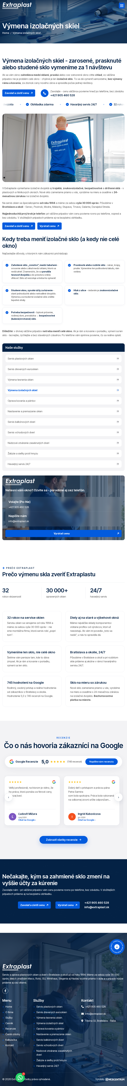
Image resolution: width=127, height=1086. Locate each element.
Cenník (9, 1023)
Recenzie (10, 1028)
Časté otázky (12, 1034)
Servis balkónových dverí (21, 421)
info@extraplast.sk (19, 521)
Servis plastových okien (21, 358)
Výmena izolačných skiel (22, 390)
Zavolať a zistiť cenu (17, 93)
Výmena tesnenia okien (20, 379)
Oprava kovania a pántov (21, 400)
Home (5, 32)
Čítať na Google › (27, 820)
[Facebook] (5, 991)
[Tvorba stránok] (115, 1079)
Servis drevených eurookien (23, 369)
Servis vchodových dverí (21, 432)
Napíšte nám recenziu (101, 761)
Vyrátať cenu (62, 533)
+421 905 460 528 (19, 507)
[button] (122, 6)
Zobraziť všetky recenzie (62, 839)
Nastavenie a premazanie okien (25, 411)
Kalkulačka (11, 1039)
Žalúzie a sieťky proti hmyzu (23, 453)
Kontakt (9, 1045)
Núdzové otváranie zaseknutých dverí (28, 442)
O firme (9, 1012)
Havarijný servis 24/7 (19, 464)
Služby (9, 1017)
